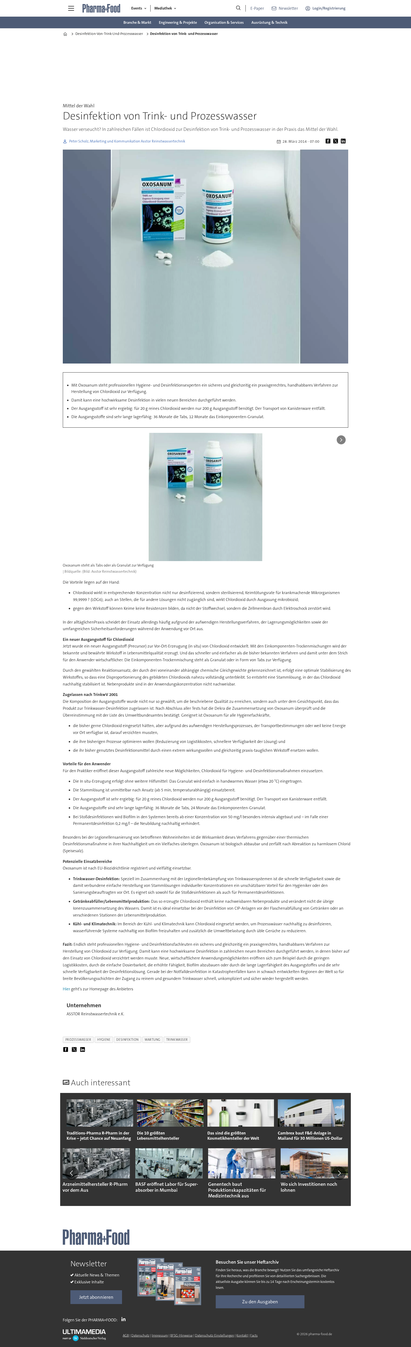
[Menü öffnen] (71, 8)
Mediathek (163, 8)
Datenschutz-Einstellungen (214, 1335)
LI (124, 1319)
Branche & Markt (137, 22)
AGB (126, 1335)
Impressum (160, 1335)
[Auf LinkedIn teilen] (344, 141)
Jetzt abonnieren (96, 1297)
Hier (66, 989)
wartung (152, 1040)
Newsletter (288, 8)
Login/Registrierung (329, 8)
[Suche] (238, 8)
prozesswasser (78, 1040)
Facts (254, 1335)
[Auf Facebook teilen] (329, 141)
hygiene (104, 1040)
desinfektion (127, 1040)
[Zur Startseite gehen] (102, 8)
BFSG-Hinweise (181, 1335)
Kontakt (242, 1335)
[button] (71, 1173)
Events (136, 8)
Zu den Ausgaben (260, 1302)
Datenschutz (140, 1335)
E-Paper (257, 8)
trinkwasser (177, 1040)
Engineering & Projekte (178, 22)
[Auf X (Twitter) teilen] (336, 141)
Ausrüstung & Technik (269, 22)
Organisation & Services (224, 22)
